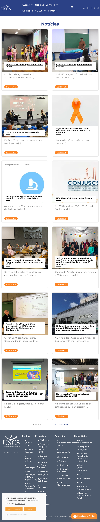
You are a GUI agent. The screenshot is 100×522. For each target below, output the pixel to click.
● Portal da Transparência (84, 487)
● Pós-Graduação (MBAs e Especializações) (29, 475)
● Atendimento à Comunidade (63, 453)
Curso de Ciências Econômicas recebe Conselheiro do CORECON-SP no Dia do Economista (24, 394)
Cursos (26, 5)
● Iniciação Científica (43, 479)
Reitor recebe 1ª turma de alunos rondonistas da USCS (72, 395)
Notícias (39, 5)
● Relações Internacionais (64, 477)
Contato (52, 11)
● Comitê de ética (42, 457)
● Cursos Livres (28, 443)
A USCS (39, 11)
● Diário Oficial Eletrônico (82, 468)
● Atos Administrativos (84, 441)
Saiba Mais (20, 503)
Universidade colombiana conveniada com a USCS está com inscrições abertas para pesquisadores (75, 328)
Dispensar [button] (30, 509)
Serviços (50, 5)
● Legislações (83, 478)
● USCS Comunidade (63, 483)
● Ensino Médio (28, 458)
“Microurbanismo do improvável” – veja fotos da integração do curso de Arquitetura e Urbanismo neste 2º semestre (74, 261)
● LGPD (80, 482)
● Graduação (29, 466)
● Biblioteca (43, 440)
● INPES (42, 491)
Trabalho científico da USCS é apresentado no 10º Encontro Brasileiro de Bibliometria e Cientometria (20, 327)
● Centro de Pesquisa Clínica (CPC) (43, 448)
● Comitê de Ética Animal (42, 465)
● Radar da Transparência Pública (84, 495)
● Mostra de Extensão (63, 470)
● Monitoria (62, 465)
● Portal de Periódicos (43, 473)
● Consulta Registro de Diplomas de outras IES (83, 457)
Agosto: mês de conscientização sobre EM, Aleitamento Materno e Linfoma (73, 130)
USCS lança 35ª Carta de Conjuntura (74, 198)
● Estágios (62, 461)
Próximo (63, 424)
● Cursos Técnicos (29, 450)
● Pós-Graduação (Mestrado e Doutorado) (29, 488)
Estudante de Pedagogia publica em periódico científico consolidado (24, 197)
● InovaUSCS (43, 486)
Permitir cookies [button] (14, 509)
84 (55, 424)
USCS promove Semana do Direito (23, 132)
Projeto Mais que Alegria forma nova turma (24, 65)
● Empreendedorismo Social (64, 443)
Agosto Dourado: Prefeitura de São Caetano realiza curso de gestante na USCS (24, 262)
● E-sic (80, 474)
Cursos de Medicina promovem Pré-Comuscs (74, 65)
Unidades (27, 11)
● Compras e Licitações (83, 448)
